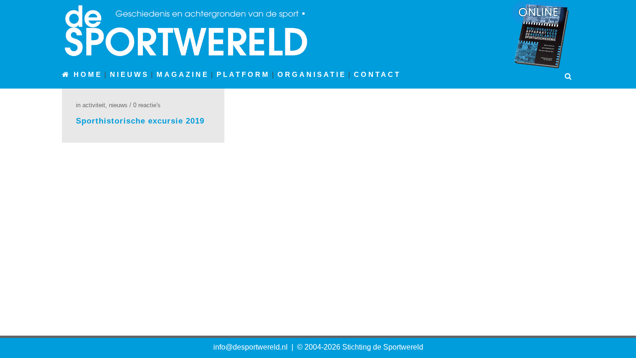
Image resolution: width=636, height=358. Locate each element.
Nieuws (118, 105)
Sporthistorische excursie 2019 (140, 121)
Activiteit (93, 105)
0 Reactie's (147, 105)
